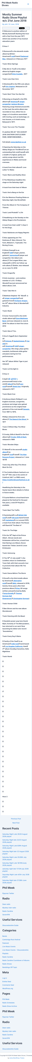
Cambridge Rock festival (11, 940)
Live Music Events (8, 946)
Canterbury (9, 520)
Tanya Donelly (8, 593)
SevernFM (6, 915)
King (18, 588)
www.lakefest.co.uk (18, 142)
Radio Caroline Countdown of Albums (15, 960)
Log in (4, 978)
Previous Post (16, 818)
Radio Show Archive (9, 1006)
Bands (4, 936)
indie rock (15, 644)
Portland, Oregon (20, 301)
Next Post (15, 823)
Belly (14, 583)
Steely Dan (17, 386)
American (14, 102)
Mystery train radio (9, 908)
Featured (5, 943)
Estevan (8, 341)
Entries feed (6, 981)
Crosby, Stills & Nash (18, 437)
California (19, 646)
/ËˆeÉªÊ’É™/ (13, 379)
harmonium (14, 255)
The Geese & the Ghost (17, 419)
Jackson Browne (17, 104)
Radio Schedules (8, 1003)
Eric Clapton (10, 86)
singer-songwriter (12, 298)
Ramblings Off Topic (9, 967)
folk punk (15, 518)
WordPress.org (7, 988)
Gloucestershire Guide (10, 925)
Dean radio (6, 904)
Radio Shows (7, 964)
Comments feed (8, 985)
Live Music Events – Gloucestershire (15, 950)
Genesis (26, 409)
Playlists (5, 953)
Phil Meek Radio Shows (10, 3)
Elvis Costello (17, 74)
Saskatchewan (19, 341)
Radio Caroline (7, 911)
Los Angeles (10, 646)
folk (11, 253)
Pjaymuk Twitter (8, 893)
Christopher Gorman (21, 598)
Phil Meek (5, 999)
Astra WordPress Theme (17, 1058)
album (10, 384)
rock (13, 56)
